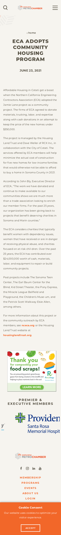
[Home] (30, 456)
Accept (31, 528)
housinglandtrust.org (17, 335)
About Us (30, 493)
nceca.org (28, 325)
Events (30, 488)
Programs (30, 482)
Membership (30, 477)
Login (30, 498)
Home (32, 33)
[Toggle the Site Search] (5, 7)
